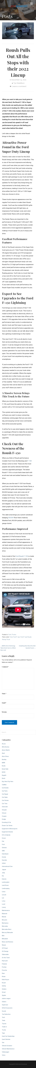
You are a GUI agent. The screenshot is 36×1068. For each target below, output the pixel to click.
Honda (4, 857)
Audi (3, 753)
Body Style (5, 769)
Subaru (4, 1001)
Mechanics (5, 923)
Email (4, 703)
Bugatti (4, 775)
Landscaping (5, 888)
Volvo (3, 1055)
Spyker (4, 995)
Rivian (3, 976)
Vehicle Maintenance (8, 1049)
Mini (3, 935)
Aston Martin (6, 750)
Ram (3, 973)
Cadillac (4, 784)
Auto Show (5, 756)
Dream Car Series (7, 825)
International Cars (7, 866)
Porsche (4, 970)
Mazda (4, 917)
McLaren (4, 920)
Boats (3, 766)
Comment (5, 667)
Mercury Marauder (7, 932)
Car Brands (5, 788)
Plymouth (5, 961)
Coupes (4, 816)
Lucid (3, 904)
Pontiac (4, 967)
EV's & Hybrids (6, 835)
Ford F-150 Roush (25, 637)
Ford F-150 (16, 637)
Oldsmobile (5, 954)
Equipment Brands (7, 832)
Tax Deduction (6, 1014)
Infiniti (4, 863)
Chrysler (4, 810)
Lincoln (4, 895)
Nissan (4, 945)
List (3, 898)
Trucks (14, 634)
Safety (4, 986)
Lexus (3, 891)
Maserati (4, 913)
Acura (4, 744)
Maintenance (6, 910)
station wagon (6, 998)
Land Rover (5, 885)
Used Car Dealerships (8, 1036)
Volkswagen (5, 1052)
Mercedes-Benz (6, 929)
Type (3, 1033)
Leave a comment (19, 86)
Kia (3, 876)
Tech (3, 1017)
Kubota (4, 879)
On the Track (6, 957)
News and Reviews (7, 942)
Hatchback (5, 854)
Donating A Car (6, 822)
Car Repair (5, 794)
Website (4, 712)
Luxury (4, 907)
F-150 (30, 461)
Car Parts (4, 791)
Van (3, 1042)
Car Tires (4, 803)
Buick (3, 778)
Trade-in (4, 1027)
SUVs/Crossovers (7, 1008)
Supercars (5, 1005)
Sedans (4, 989)
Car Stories (5, 800)
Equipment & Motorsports (9, 829)
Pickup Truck (6, 639)
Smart (4, 992)
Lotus (3, 901)
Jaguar (4, 869)
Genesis (4, 847)
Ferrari (4, 838)
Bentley (4, 759)
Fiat (3, 841)
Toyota (4, 1023)
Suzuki (4, 1011)
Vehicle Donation (7, 1045)
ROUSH (11, 518)
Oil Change (5, 951)
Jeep (3, 873)
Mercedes (5, 926)
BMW (3, 763)
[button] (31, 4)
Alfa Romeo (5, 747)
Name (4, 693)
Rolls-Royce (5, 979)
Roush (4, 983)
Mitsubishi (5, 939)
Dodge (4, 819)
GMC (3, 851)
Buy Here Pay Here (7, 781)
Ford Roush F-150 (22, 556)
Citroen (4, 813)
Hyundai (4, 860)
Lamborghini (5, 882)
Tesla (3, 1020)
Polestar (4, 964)
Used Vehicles (6, 1039)
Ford (9, 634)
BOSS (3, 772)
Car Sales (5, 797)
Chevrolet (5, 807)
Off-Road (5, 948)
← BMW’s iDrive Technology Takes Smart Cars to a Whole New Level (8, 648)
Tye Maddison (18, 83)
